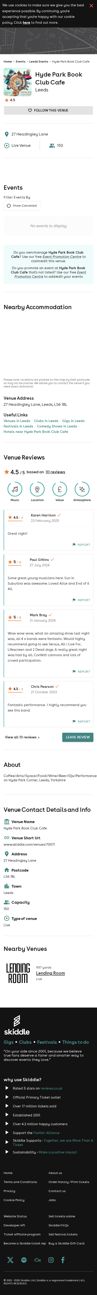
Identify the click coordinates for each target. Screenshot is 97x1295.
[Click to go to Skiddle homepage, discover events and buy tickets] (17, 1025)
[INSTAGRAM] (51, 1260)
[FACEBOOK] (63, 1260)
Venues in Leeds (17, 421)
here (26, 22)
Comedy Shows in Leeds (57, 426)
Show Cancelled (25, 206)
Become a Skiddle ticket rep (25, 1243)
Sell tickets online (61, 1216)
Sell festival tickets (63, 1234)
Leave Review (78, 737)
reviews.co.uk (51, 1088)
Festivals (47, 1042)
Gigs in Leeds (73, 421)
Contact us (57, 1191)
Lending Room (50, 973)
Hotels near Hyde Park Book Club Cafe (36, 431)
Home (8, 61)
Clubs (25, 1042)
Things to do (75, 1042)
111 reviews (55, 471)
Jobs (52, 1200)
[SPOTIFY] (24, 1260)
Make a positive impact (58, 1152)
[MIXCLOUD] (37, 1260)
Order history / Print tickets (68, 1182)
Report (84, 545)
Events (20, 61)
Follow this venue (51, 110)
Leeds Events (38, 61)
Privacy (9, 1191)
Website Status (15, 1216)
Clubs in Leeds (46, 421)
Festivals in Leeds (18, 426)
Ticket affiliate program (22, 1234)
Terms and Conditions (20, 1182)
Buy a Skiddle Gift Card (66, 1243)
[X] (10, 1260)
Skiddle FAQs (58, 1225)
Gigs (9, 1042)
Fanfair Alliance (46, 1133)
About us (55, 1173)
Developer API (14, 1225)
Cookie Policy (14, 1200)
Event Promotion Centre (62, 256)
